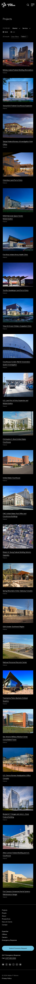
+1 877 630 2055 (10, 958)
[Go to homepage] (8, 5)
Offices (4, 934)
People (4, 913)
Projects (4, 910)
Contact (4, 925)
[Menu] (32, 5)
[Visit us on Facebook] (6, 964)
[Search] (28, 5)
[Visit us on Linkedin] (10, 964)
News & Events (7, 922)
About (4, 916)
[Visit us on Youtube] (3, 964)
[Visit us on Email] (20, 964)
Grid (6, 32)
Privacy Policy (7, 978)
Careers (4, 937)
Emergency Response (9, 940)
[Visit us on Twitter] (13, 964)
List (13, 32)
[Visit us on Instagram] (17, 964)
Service (25, 28)
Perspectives (6, 919)
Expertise (5, 931)
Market (14, 28)
